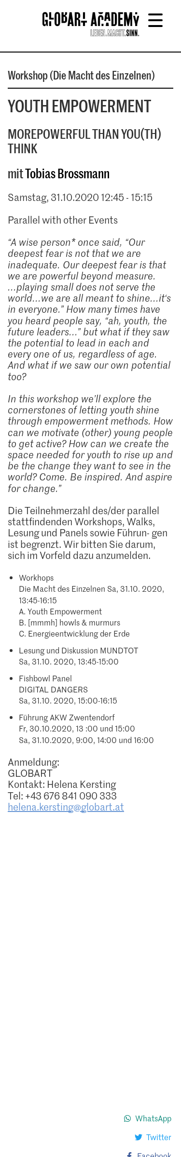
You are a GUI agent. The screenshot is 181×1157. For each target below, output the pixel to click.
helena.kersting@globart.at (66, 806)
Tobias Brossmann (67, 173)
